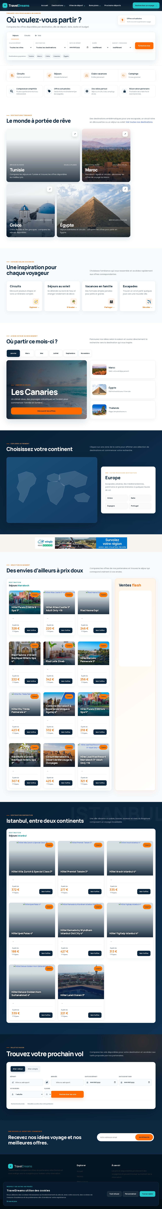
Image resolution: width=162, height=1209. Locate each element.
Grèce (110, 498)
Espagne (111, 506)
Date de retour (125, 1076)
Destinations (58, 5)
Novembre (85, 353)
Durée (94, 43)
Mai (41, 353)
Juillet (55, 353)
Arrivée (54, 1076)
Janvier (13, 353)
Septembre (70, 353)
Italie (133, 498)
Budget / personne (119, 43)
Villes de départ (77, 5)
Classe (47, 1088)
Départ (13, 1076)
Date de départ (75, 43)
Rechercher (145, 46)
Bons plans (95, 5)
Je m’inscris (144, 1137)
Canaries (56, 56)
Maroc (39, 56)
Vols (39, 35)
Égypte (66, 56)
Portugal (134, 506)
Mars (27, 353)
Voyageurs (14, 1088)
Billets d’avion (82, 1181)
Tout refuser (114, 1194)
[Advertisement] (135, 628)
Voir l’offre (31, 630)
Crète (48, 56)
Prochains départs (112, 5)
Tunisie (31, 56)
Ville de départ (15, 43)
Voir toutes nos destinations (139, 122)
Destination (40, 43)
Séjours (15, 35)
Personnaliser (130, 1194)
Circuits (27, 35)
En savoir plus (12, 1201)
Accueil (44, 5)
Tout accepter (147, 1194)
